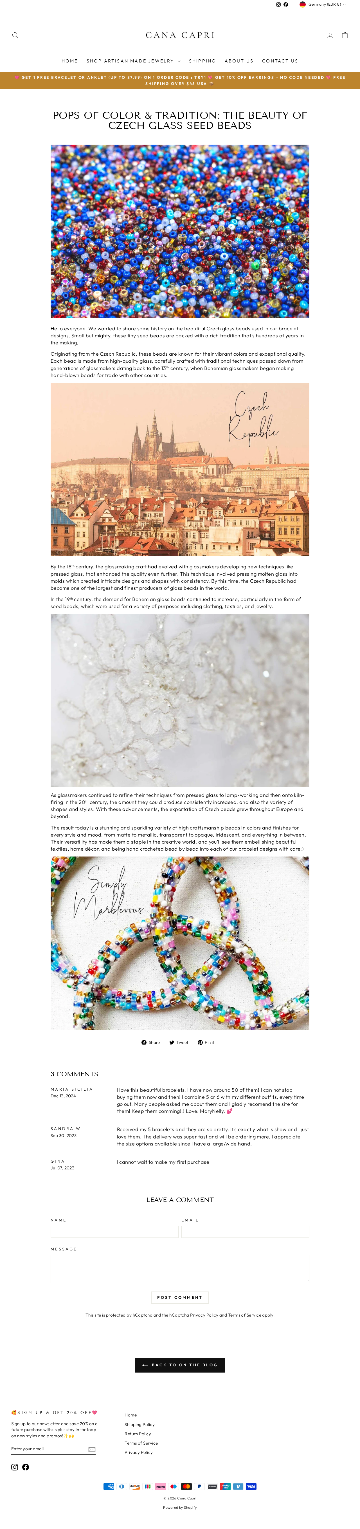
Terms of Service (244, 1315)
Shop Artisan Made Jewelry (131, 61)
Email (190, 1220)
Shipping (202, 61)
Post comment (180, 1297)
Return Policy (138, 1433)
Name (59, 1220)
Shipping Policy (140, 1424)
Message (64, 1249)
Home (70, 61)
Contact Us (280, 61)
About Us (239, 61)
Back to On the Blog (184, 1364)
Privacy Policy (204, 1315)
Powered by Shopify (180, 1507)
